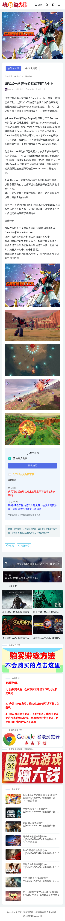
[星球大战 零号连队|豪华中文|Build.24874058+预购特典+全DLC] (13, 814)
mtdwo (11, 89)
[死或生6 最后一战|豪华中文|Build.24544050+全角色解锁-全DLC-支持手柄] (13, 841)
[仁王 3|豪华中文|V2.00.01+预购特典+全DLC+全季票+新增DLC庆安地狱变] (13, 897)
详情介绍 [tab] (14, 68)
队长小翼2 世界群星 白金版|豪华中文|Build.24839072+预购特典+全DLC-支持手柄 (40, 798)
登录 (40, 5)
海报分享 (25, 546)
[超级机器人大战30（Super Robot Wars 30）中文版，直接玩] (48, 624)
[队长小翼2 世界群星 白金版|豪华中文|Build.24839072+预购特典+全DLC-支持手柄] (13, 801)
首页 (19, 76)
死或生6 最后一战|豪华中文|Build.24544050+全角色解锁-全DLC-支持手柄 (39, 839)
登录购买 (32, 466)
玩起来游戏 (28, 912)
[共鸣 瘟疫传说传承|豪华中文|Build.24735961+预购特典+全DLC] (13, 883)
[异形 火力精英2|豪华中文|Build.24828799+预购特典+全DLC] (13, 828)
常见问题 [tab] (32, 68)
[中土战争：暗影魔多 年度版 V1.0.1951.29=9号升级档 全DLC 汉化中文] (17, 602)
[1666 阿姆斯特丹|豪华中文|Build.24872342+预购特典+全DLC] (13, 856)
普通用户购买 (20, 458)
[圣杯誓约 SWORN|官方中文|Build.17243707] (17, 626)
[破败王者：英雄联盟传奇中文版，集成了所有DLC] (48, 599)
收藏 (11, 546)
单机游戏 (28, 76)
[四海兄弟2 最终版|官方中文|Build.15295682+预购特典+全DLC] (13, 870)
